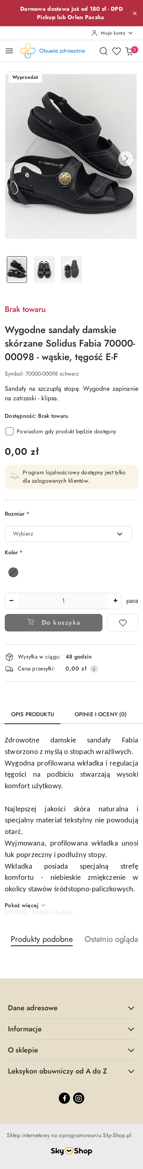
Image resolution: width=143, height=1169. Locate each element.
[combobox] (68, 534)
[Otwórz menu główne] (9, 50)
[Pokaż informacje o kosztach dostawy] (94, 668)
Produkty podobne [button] (42, 939)
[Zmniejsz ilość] (11, 601)
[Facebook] (64, 1098)
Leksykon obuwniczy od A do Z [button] (57, 1071)
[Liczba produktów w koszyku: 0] (129, 50)
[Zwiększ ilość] (115, 601)
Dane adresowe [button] (33, 1008)
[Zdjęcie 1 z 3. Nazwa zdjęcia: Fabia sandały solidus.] (17, 269)
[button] (126, 159)
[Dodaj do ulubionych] (122, 622)
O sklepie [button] (23, 1050)
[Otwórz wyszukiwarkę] (103, 50)
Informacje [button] (25, 1029)
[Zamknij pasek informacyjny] (134, 13)
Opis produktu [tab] (32, 714)
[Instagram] (78, 1098)
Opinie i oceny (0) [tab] (101, 714)
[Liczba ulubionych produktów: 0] (116, 50)
